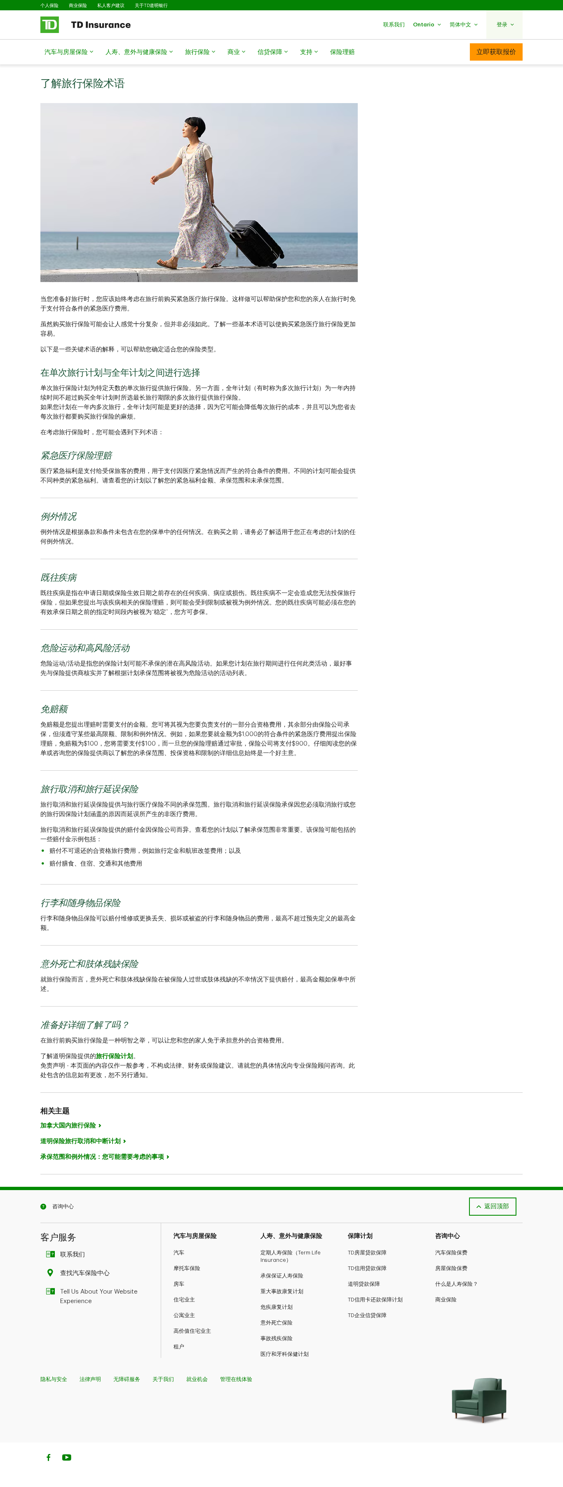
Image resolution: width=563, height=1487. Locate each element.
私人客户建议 (110, 5)
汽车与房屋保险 (66, 52)
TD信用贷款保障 (367, 1268)
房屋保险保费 (451, 1268)
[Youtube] (66, 1458)
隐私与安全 (53, 1379)
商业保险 (78, 5)
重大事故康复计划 (281, 1291)
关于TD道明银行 (151, 5)
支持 (306, 52)
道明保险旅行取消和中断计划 (80, 1141)
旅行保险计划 (114, 1056)
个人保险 (49, 5)
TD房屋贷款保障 (367, 1252)
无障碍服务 (126, 1379)
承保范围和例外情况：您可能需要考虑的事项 (102, 1157)
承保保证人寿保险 (281, 1275)
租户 (179, 1346)
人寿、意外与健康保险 (136, 52)
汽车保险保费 (451, 1252)
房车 (179, 1284)
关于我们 (163, 1379)
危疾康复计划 (276, 1307)
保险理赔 (342, 52)
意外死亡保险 (276, 1322)
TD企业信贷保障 (367, 1315)
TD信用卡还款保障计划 (375, 1299)
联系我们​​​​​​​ (72, 1255)
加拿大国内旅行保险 (68, 1125)
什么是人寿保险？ (456, 1284)
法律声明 (90, 1379)
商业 (234, 52)
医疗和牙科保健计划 (284, 1354)
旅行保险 (197, 52)
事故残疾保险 (276, 1338)
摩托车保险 (187, 1268)
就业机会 (197, 1379)
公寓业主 (184, 1315)
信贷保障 (270, 52)
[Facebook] (48, 1458)
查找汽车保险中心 (85, 1273)
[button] (394, 24)
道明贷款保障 (364, 1284)
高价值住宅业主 (192, 1331)
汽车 (179, 1252)
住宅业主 (184, 1299)
